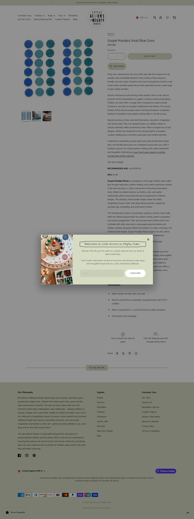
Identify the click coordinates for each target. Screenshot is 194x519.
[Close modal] (148, 239)
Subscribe (135, 273)
